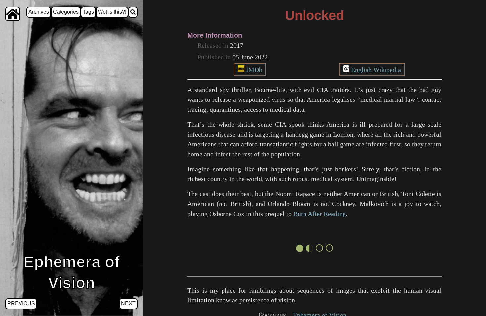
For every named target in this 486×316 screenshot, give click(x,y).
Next (128, 303)
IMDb (254, 69)
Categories (66, 12)
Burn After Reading (319, 213)
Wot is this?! (112, 12)
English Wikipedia (376, 69)
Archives (38, 12)
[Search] (133, 12)
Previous (21, 303)
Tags (88, 12)
